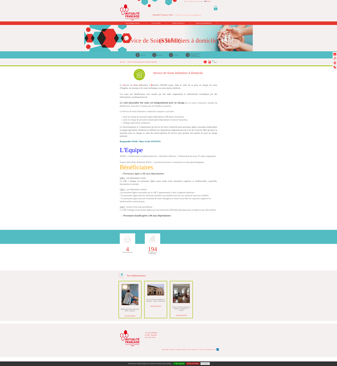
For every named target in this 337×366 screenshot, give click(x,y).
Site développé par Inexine (210, 349)
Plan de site (201, 349)
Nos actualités (335, 67)
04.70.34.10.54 (150, 337)
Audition (143, 55)
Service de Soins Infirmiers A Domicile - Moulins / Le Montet (181, 308)
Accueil (122, 62)
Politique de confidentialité (175, 349)
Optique (176, 55)
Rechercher (335, 57)
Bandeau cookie (195, 349)
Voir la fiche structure (130, 315)
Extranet (216, 6)
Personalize (205, 363)
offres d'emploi (178, 23)
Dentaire (159, 55)
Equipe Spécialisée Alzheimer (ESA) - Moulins (130, 310)
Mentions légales (165, 349)
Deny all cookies (193, 363)
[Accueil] (131, 12)
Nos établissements (204, 23)
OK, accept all (179, 363)
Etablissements (335, 62)
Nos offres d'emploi (335, 54)
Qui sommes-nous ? (132, 23)
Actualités (156, 23)
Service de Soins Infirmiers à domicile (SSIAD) (195, 55)
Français (208, 1)
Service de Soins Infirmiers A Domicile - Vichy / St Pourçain (155, 300)
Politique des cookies (186, 349)
